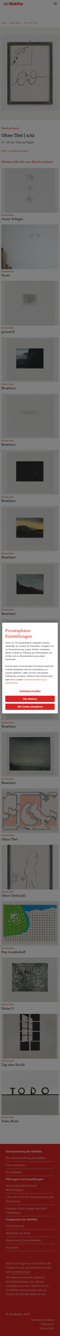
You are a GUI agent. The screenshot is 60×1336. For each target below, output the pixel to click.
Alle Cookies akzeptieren (30, 707)
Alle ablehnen (30, 699)
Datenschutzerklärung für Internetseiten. (26, 681)
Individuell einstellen (30, 691)
